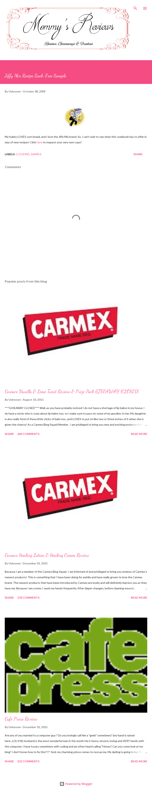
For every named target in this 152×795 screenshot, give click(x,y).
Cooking (23, 154)
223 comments (28, 761)
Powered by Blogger (78, 784)
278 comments (28, 597)
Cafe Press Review (21, 719)
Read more (139, 434)
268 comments (28, 434)
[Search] (135, 7)
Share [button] (137, 154)
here (39, 142)
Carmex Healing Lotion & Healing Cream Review (47, 555)
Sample (36, 154)
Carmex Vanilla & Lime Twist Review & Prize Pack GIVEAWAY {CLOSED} (72, 391)
